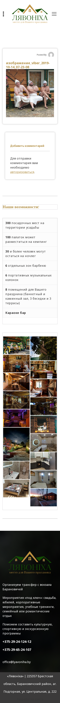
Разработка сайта (30, 699)
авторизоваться (22, 172)
